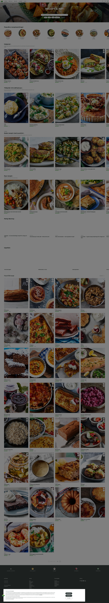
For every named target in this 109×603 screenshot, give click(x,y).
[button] (3, 595)
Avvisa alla (68, 595)
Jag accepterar (69, 593)
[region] (44, 595)
